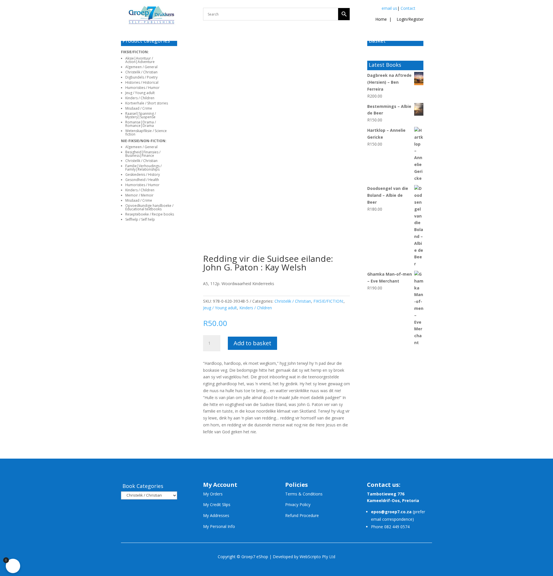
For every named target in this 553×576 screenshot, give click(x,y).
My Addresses (216, 515)
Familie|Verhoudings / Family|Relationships (143, 167)
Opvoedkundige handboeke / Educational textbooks (149, 207)
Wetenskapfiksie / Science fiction (146, 132)
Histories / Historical (141, 82)
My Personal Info (219, 526)
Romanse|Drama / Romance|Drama (140, 124)
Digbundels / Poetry (141, 77)
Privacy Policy (297, 504)
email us (389, 8)
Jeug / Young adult (140, 92)
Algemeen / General (141, 66)
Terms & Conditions (304, 494)
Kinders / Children (139, 98)
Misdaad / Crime (138, 108)
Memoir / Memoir (139, 195)
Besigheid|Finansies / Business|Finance (142, 154)
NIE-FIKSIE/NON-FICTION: (143, 140)
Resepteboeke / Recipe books (149, 214)
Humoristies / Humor (142, 87)
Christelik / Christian (141, 72)
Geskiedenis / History (142, 174)
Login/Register (409, 19)
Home (381, 19)
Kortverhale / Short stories (146, 103)
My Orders (213, 494)
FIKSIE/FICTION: (135, 51)
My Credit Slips (216, 504)
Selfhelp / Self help (140, 219)
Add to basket (252, 343)
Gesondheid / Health (142, 179)
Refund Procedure (302, 515)
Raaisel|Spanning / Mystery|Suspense (140, 115)
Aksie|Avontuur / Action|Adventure (140, 60)
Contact (408, 8)
